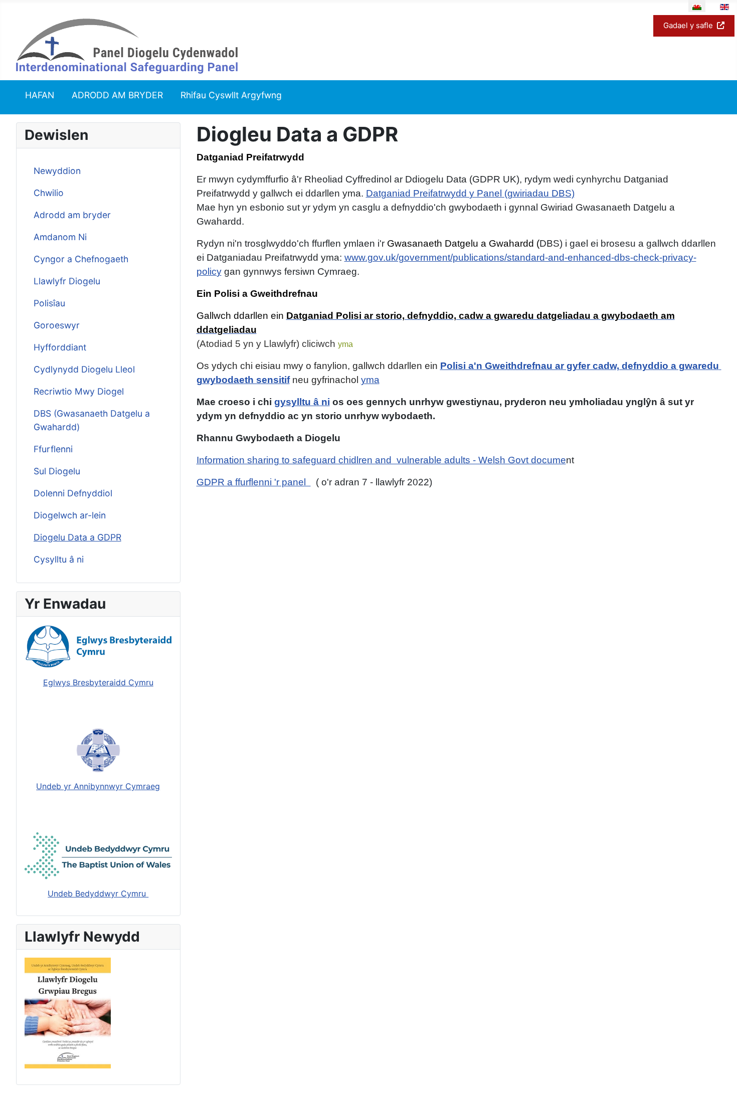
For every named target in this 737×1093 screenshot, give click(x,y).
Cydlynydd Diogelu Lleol (84, 369)
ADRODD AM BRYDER (117, 95)
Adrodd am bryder (72, 215)
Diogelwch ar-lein (70, 515)
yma (345, 344)
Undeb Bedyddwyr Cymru (98, 893)
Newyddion (57, 170)
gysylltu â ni (302, 402)
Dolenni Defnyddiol (73, 493)
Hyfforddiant (60, 347)
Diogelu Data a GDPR (77, 537)
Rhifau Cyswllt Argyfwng (231, 95)
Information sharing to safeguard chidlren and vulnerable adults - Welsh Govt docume (381, 460)
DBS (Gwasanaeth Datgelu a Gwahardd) (92, 420)
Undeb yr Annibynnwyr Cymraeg (98, 786)
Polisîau (49, 303)
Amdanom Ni (60, 237)
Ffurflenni (53, 449)
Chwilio (49, 193)
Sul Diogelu (57, 471)
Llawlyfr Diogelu (67, 281)
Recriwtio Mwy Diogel (79, 391)
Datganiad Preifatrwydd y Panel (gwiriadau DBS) (470, 193)
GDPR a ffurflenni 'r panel (254, 482)
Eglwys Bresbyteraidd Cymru (98, 682)
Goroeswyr (57, 325)
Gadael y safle (688, 25)
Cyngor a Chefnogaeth (81, 259)
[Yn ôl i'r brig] (719, 1074)
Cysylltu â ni (59, 559)
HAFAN (39, 95)
